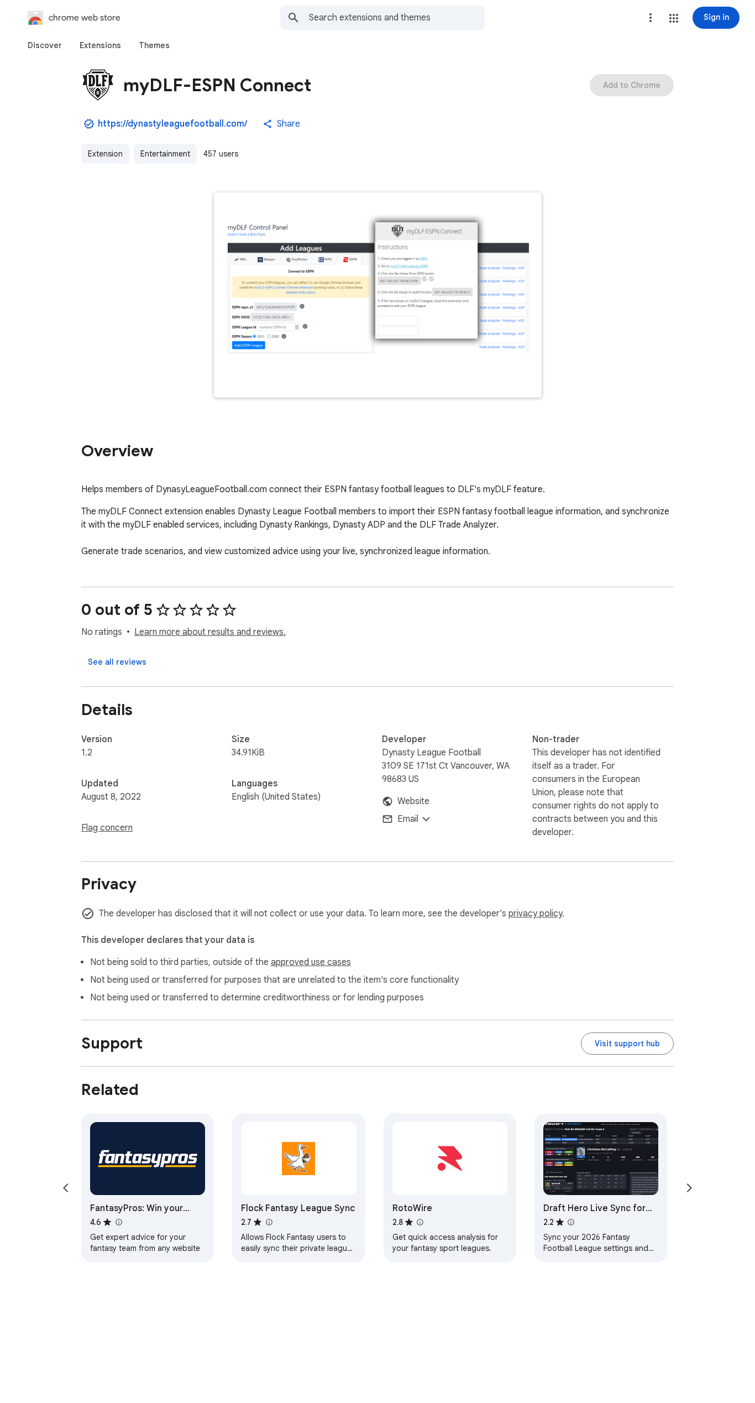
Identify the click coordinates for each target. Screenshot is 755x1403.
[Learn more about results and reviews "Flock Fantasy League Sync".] (268, 1222)
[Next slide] (689, 1188)
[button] (674, 18)
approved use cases (311, 962)
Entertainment (165, 154)
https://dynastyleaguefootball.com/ (172, 123)
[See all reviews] (117, 662)
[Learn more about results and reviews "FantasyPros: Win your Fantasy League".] (118, 1222)
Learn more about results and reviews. (210, 632)
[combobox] (397, 17)
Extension (105, 154)
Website (413, 801)
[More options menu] (650, 18)
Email (407, 819)
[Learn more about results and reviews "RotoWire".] (420, 1222)
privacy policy (535, 913)
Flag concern (107, 827)
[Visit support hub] (627, 1043)
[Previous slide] (66, 1188)
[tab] (45, 45)
